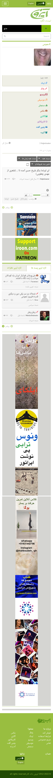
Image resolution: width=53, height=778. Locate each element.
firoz (36, 300)
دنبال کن (5, 143)
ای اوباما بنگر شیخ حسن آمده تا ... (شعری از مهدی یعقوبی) (28, 172)
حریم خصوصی (44, 740)
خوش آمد (47, 733)
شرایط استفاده (44, 736)
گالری (42, 116)
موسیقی (41, 100)
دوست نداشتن (47, 195)
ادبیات (22, 179)
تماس (48, 743)
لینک (43, 83)
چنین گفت (41, 127)
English (31, 3)
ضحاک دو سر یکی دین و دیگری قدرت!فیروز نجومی (23, 295)
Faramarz (34, 281)
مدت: (29, 158)
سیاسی (31, 305)
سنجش (41, 106)
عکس (42, 111)
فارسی (40, 3)
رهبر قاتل (23, 199)
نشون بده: (42, 164)
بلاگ (43, 89)
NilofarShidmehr (32, 315)
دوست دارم (26, 195)
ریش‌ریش (31, 312)
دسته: (46, 158)
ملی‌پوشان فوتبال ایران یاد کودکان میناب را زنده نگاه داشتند (21, 277)
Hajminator (44, 179)
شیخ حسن (14, 199)
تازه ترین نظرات (14, 268)
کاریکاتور (41, 122)
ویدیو (42, 95)
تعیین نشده (29, 286)
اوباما (7, 199)
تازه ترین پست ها (38, 268)
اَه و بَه (13, 747)
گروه (43, 133)
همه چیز (44, 78)
